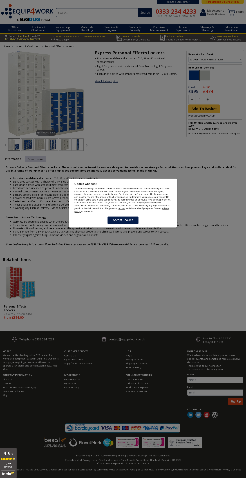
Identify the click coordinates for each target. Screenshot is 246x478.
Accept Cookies (123, 220)
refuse (121, 208)
